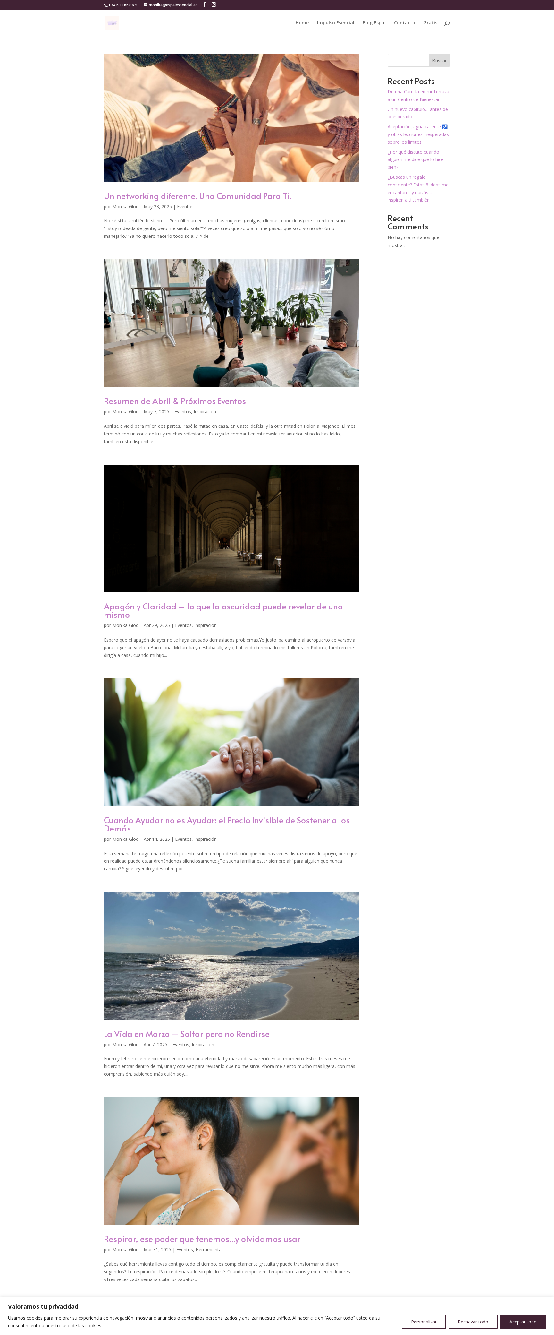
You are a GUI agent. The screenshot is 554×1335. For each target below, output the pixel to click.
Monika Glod (125, 206)
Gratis (430, 23)
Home (302, 23)
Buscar (439, 60)
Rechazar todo (473, 1322)
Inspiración (205, 412)
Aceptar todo (523, 1322)
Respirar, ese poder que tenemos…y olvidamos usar (202, 1238)
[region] (277, 1316)
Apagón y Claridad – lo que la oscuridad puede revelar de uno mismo (223, 610)
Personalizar (424, 1322)
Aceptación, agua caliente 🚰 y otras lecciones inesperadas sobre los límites (418, 134)
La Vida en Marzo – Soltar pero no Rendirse (187, 1033)
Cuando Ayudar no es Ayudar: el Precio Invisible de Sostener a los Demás (227, 824)
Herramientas (210, 1249)
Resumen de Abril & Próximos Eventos (175, 400)
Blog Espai (374, 23)
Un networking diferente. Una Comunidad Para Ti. (198, 195)
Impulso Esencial (335, 23)
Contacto (404, 23)
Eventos (185, 206)
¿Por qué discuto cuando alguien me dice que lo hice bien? (416, 159)
